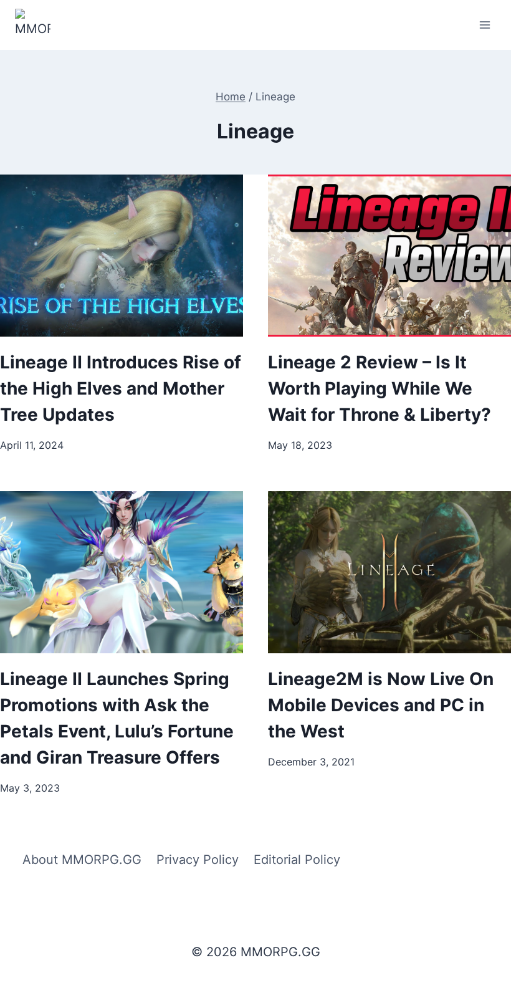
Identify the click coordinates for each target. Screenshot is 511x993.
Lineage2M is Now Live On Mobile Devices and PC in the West (381, 705)
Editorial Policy (297, 859)
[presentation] (121, 256)
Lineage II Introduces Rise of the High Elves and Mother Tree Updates (120, 388)
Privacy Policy (197, 859)
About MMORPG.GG (81, 859)
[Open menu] (484, 24)
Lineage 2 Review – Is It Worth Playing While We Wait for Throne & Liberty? (379, 388)
